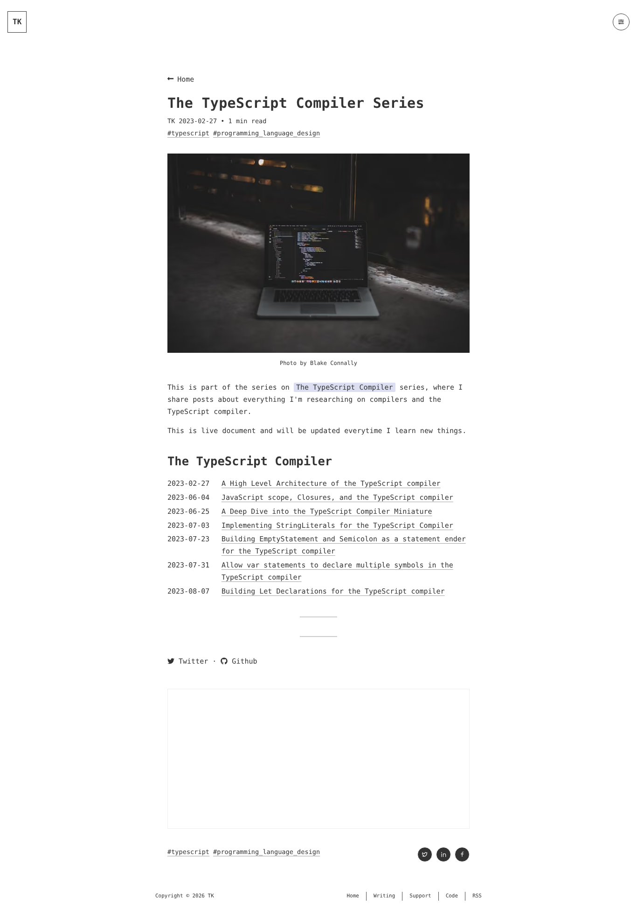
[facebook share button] (462, 854)
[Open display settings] (621, 22)
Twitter (191, 661)
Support (420, 896)
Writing (384, 896)
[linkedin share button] (443, 854)
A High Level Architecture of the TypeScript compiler (331, 483)
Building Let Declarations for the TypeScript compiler (333, 591)
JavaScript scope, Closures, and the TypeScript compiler (337, 497)
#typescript (188, 133)
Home (185, 79)
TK (17, 21)
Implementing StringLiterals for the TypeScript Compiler (337, 525)
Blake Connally (333, 363)
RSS (477, 896)
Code (452, 896)
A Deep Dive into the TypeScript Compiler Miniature (327, 511)
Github (242, 661)
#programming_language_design (266, 133)
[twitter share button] (424, 854)
